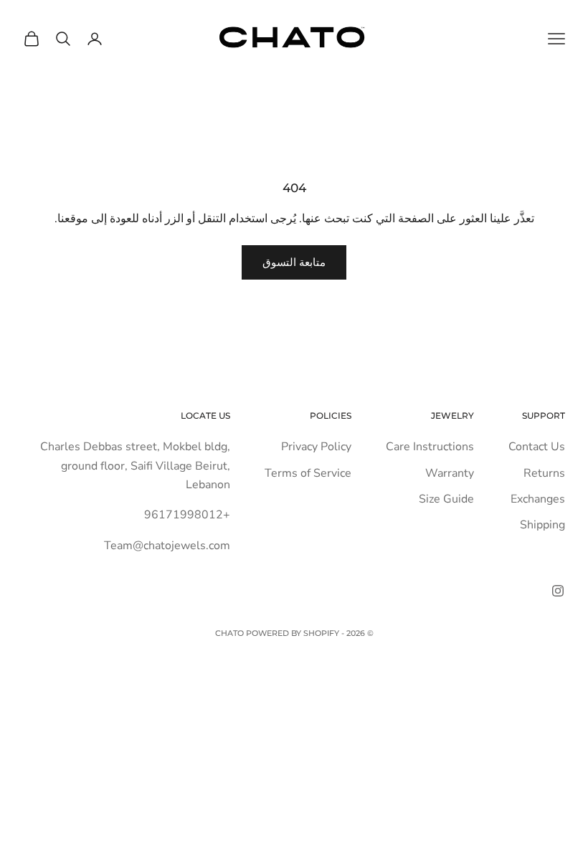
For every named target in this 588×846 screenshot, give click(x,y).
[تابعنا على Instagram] (558, 591)
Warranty (449, 473)
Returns (544, 473)
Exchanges (538, 499)
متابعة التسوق (294, 262)
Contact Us (536, 447)
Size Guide (446, 499)
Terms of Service (308, 473)
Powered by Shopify (292, 633)
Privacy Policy (316, 447)
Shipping (542, 525)
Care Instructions (430, 447)
